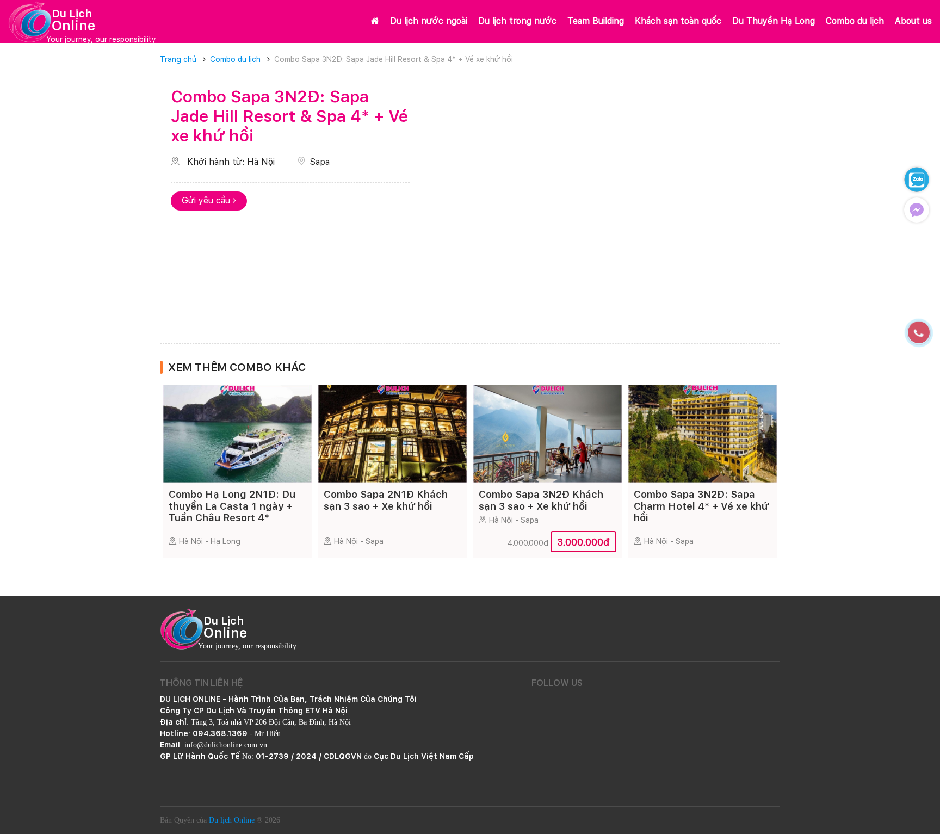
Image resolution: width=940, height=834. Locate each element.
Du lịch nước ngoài (428, 21)
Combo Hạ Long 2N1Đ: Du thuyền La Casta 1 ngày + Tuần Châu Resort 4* (232, 506)
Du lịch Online (232, 820)
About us (913, 21)
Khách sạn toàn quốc (678, 21)
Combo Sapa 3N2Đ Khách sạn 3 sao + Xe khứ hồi (541, 500)
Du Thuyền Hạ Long (773, 21)
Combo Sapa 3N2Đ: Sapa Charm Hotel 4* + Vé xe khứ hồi (701, 506)
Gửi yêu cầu (207, 200)
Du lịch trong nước (517, 21)
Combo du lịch (855, 21)
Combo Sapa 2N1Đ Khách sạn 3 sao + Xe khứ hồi (386, 500)
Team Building (595, 21)
